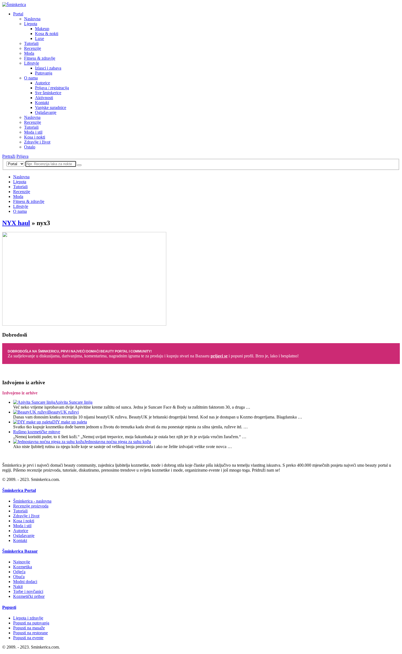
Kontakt (42, 102)
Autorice (42, 83)
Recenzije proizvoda (30, 506)
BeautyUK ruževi (63, 412)
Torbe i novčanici (28, 591)
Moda (29, 53)
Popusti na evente (28, 637)
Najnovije (21, 562)
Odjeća (19, 571)
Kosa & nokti (46, 33)
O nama (31, 78)
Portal (18, 14)
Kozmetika (22, 566)
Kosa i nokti (34, 137)
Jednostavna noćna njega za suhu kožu (117, 441)
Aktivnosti (44, 97)
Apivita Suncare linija (73, 402)
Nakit (18, 586)
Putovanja (43, 73)
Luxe (39, 38)
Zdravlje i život (37, 142)
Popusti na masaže (29, 628)
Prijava (22, 156)
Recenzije (32, 48)
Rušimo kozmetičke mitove (36, 431)
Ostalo (29, 147)
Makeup (42, 28)
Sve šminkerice (48, 92)
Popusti (9, 607)
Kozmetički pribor (29, 596)
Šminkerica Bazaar (20, 551)
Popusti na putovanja (31, 623)
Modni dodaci (25, 581)
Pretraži (8, 156)
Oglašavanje (45, 112)
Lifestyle (31, 63)
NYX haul (16, 222)
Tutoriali (31, 43)
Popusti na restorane (30, 632)
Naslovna (32, 18)
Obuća (19, 576)
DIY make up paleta (69, 422)
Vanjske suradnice (50, 107)
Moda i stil (33, 132)
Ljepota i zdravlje (28, 618)
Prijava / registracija (52, 87)
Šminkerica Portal (19, 490)
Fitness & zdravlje (39, 58)
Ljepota (30, 23)
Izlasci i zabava (48, 68)
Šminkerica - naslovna (32, 501)
